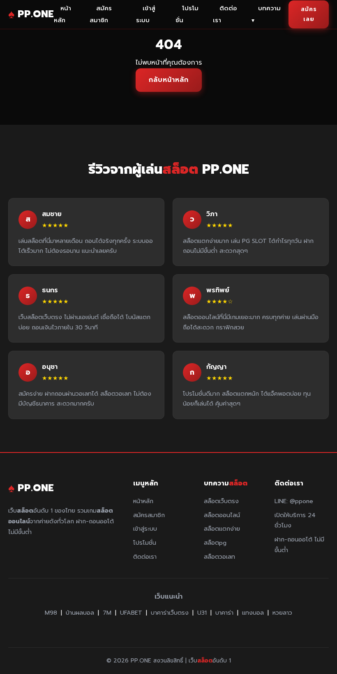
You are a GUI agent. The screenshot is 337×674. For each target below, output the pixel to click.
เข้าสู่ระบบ (145, 14)
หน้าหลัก (62, 14)
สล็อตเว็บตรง (221, 501)
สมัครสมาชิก (101, 14)
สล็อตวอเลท (219, 556)
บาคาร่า (224, 612)
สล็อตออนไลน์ (222, 515)
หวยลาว (282, 612)
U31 (202, 612)
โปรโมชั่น (187, 14)
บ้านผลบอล (80, 612)
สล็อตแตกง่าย (222, 528)
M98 (51, 612)
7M (107, 612)
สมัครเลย (309, 14)
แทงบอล (253, 612)
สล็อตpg (215, 542)
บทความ (266, 14)
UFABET (131, 612)
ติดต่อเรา (225, 14)
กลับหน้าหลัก (169, 80)
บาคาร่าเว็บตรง (170, 612)
